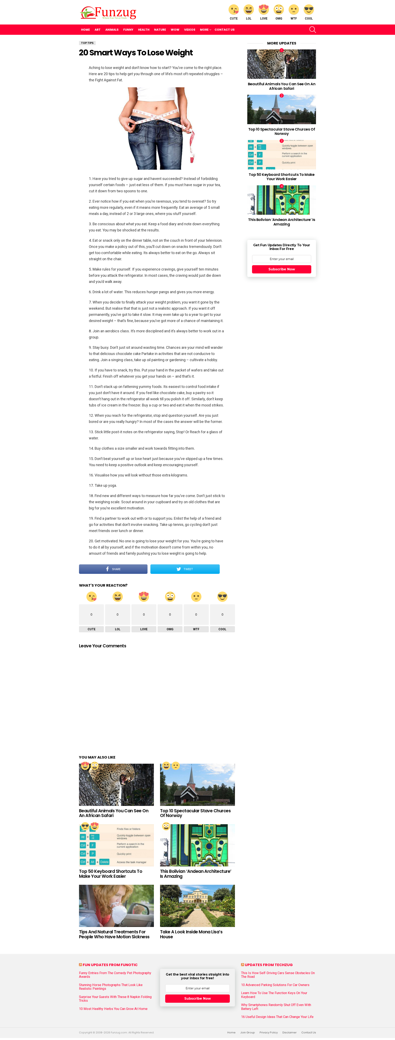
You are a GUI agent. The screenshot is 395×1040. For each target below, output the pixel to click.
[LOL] (166, 766)
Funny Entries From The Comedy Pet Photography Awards (115, 975)
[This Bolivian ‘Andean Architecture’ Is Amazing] (197, 845)
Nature (160, 30)
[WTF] (176, 766)
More (204, 30)
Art (98, 30)
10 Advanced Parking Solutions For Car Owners (275, 985)
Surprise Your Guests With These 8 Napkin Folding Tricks (115, 999)
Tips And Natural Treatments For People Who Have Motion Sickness (114, 934)
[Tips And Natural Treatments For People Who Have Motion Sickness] (116, 906)
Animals (111, 30)
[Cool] (85, 826)
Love (263, 18)
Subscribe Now (281, 269)
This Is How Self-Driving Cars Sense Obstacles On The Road (278, 975)
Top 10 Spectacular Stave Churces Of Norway (195, 813)
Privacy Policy (269, 1032)
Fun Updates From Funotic (110, 964)
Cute (234, 18)
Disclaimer (289, 1032)
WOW (175, 30)
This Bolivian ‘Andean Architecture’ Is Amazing (195, 873)
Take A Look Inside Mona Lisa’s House (191, 934)
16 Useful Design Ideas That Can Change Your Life (277, 1017)
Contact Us (225, 30)
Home (85, 30)
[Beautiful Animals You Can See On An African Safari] (116, 785)
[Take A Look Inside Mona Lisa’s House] (197, 906)
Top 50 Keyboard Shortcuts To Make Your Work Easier (110, 873)
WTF (294, 18)
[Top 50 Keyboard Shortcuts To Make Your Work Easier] (116, 845)
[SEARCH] (312, 30)
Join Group (247, 1032)
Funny (128, 30)
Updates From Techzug (269, 964)
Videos (189, 30)
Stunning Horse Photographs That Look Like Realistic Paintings (111, 987)
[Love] (85, 766)
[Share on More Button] (227, 569)
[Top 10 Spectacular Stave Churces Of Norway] (197, 785)
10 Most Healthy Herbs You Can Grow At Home (113, 1009)
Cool (309, 18)
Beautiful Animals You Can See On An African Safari (113, 813)
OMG (278, 18)
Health (143, 30)
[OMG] (95, 766)
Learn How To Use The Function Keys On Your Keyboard (274, 995)
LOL (248, 18)
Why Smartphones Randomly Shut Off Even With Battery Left (276, 1007)
